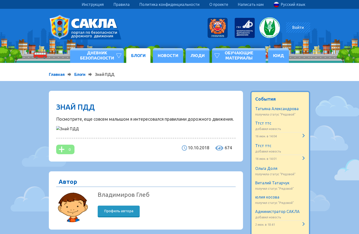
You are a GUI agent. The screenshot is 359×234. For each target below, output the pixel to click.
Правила (122, 4)
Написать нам (251, 4)
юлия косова (267, 197)
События (265, 99)
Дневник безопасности (97, 55)
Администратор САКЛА (277, 211)
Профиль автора (118, 211)
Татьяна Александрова (277, 108)
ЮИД (278, 55)
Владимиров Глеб (123, 194)
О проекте (218, 4)
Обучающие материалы (239, 55)
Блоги (138, 55)
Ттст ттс (263, 123)
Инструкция (93, 4)
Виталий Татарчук (272, 183)
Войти (298, 27)
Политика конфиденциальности (169, 4)
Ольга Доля (266, 168)
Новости (168, 55)
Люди (197, 55)
